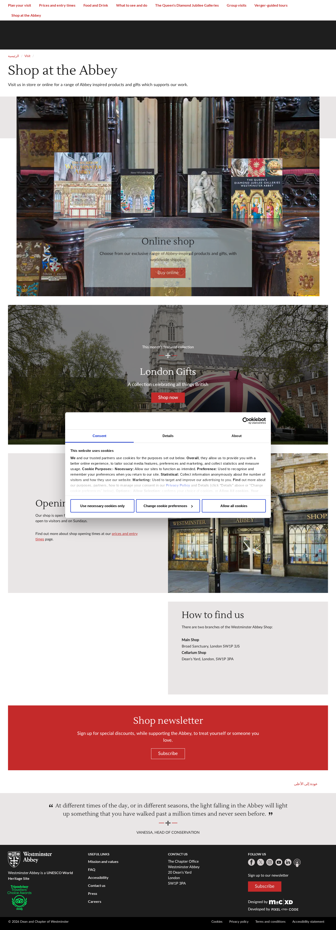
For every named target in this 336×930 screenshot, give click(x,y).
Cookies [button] (216, 921)
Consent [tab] (99, 435)
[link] (281, 902)
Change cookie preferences (165, 506)
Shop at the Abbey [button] (26, 15)
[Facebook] (251, 862)
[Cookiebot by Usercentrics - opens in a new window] (246, 420)
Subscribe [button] (168, 753)
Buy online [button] (168, 272)
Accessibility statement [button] (308, 921)
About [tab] (237, 435)
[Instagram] (269, 862)
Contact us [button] (96, 885)
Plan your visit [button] (19, 5)
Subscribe (265, 886)
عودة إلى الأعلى (306, 784)
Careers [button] (94, 901)
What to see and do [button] (131, 5)
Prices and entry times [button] (57, 5)
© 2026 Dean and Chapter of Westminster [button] (38, 921)
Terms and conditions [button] (270, 921)
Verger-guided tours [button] (271, 5)
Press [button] (92, 893)
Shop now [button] (168, 397)
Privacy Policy (178, 485)
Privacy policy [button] (238, 921)
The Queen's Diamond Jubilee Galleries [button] (187, 5)
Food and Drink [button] (95, 5)
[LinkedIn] (288, 862)
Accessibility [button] (98, 877)
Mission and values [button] (103, 861)
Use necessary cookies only (102, 506)
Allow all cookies (233, 506)
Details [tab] (168, 435)
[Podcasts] (297, 863)
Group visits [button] (236, 5)
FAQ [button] (91, 869)
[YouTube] (278, 862)
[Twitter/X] (260, 862)
